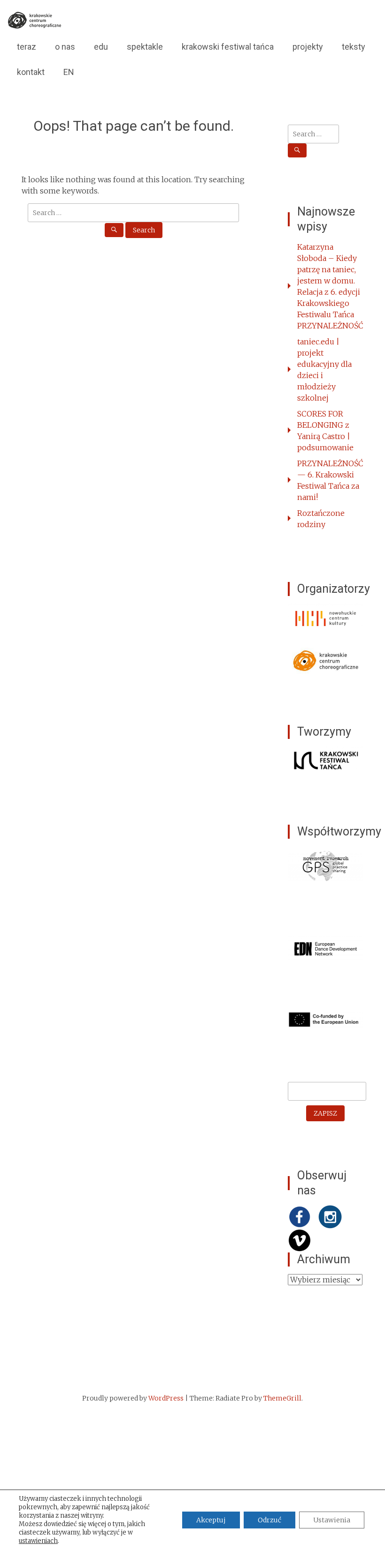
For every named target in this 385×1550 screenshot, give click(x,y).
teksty (353, 47)
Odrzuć (269, 1520)
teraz (26, 47)
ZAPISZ (325, 1113)
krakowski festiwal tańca (228, 47)
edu (101, 47)
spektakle (145, 47)
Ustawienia (331, 1520)
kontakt (31, 72)
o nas (65, 47)
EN (68, 72)
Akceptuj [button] (211, 1520)
